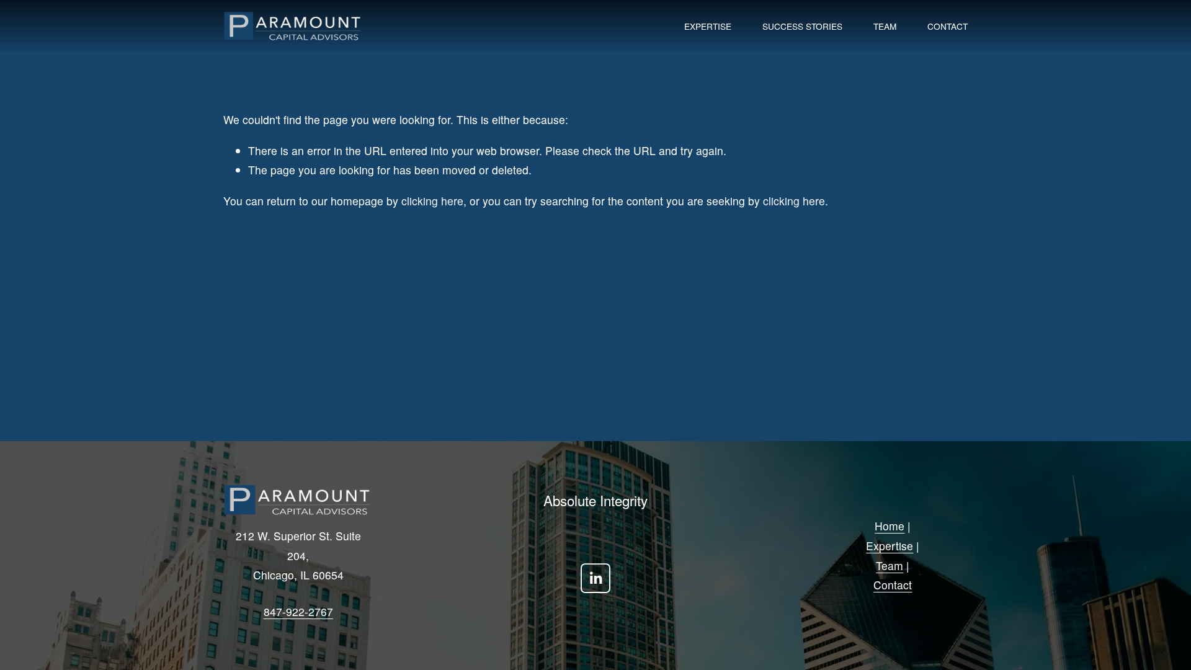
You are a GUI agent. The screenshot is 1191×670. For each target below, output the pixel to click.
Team (884, 26)
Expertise (707, 26)
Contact (947, 26)
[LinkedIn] (595, 578)
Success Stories (802, 26)
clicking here (432, 200)
